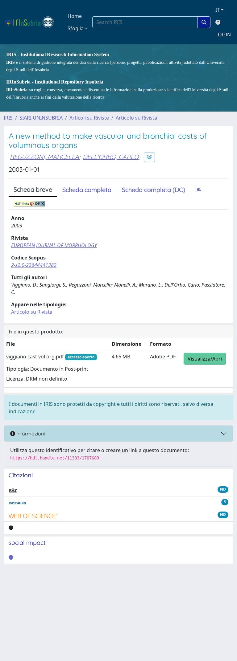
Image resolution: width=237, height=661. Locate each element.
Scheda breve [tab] (33, 189)
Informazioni (30, 433)
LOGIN (223, 34)
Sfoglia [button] (76, 28)
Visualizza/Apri (205, 358)
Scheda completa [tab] (86, 190)
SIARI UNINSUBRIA (41, 117)
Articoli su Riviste (89, 117)
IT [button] (217, 9)
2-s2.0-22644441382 (33, 265)
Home (75, 16)
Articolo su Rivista (136, 117)
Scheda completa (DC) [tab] (153, 190)
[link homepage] (32, 22)
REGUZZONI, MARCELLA (44, 157)
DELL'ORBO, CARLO (111, 157)
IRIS (8, 117)
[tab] (198, 189)
